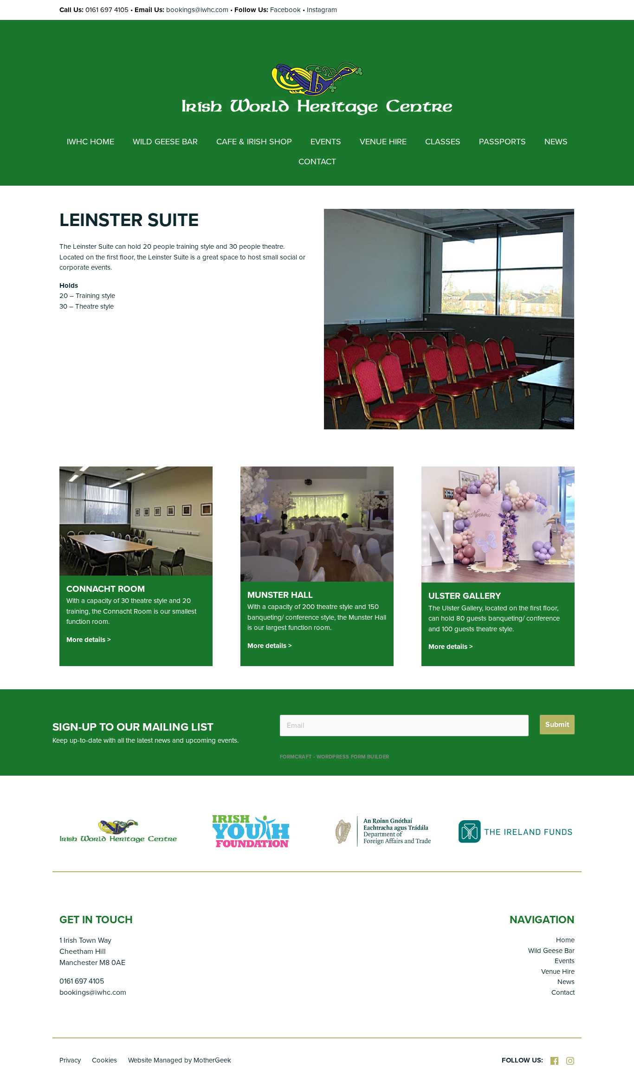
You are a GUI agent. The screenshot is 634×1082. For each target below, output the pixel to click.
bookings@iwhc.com (197, 10)
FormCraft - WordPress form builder (334, 756)
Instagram (322, 10)
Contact (563, 992)
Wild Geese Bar (551, 951)
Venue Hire (558, 971)
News (566, 982)
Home (565, 940)
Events (565, 961)
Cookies (104, 1060)
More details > (88, 640)
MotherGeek (212, 1060)
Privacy (70, 1060)
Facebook (285, 10)
